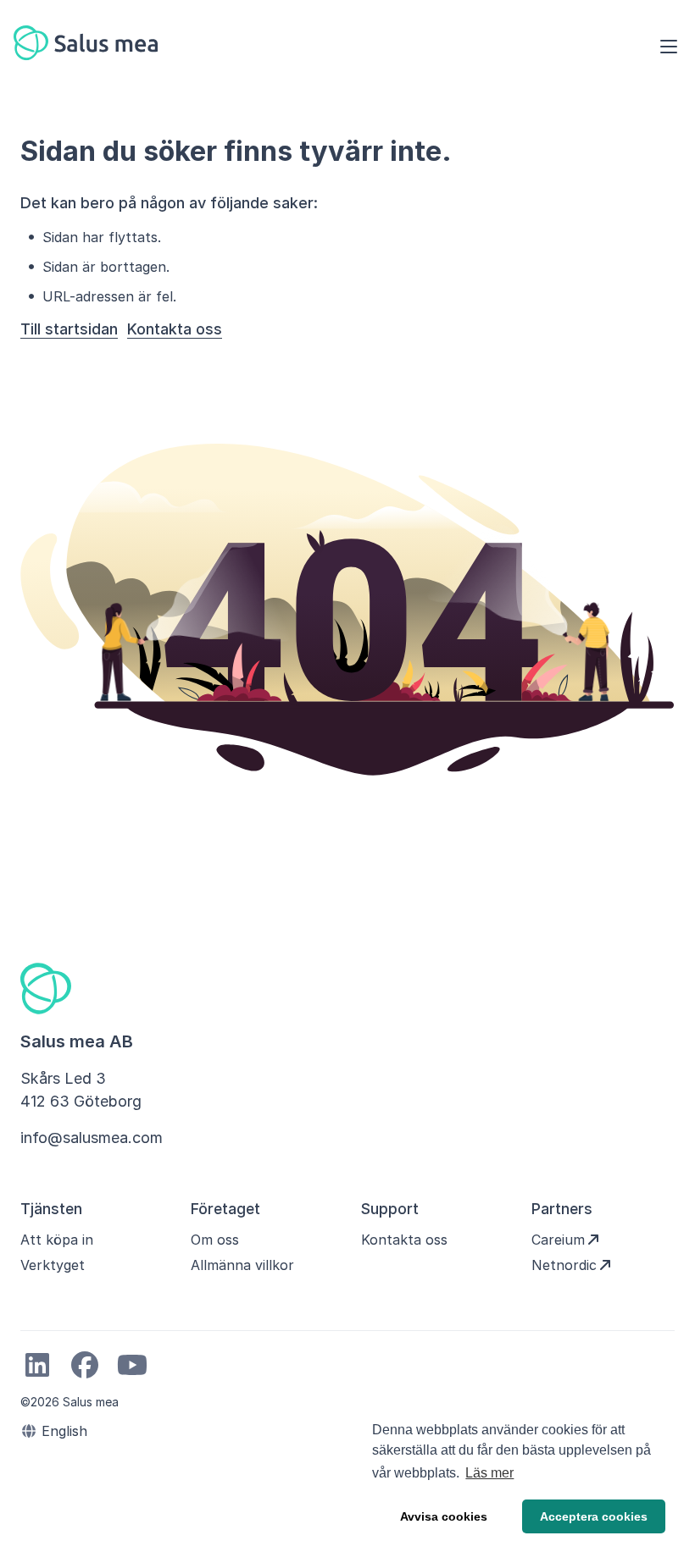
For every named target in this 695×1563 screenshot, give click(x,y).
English (62, 1430)
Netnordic (564, 1264)
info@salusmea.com (91, 1137)
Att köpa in (56, 1239)
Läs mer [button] (489, 1473)
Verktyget (52, 1264)
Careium (558, 1239)
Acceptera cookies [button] (594, 1516)
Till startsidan (69, 329)
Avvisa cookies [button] (443, 1516)
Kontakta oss (174, 329)
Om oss (215, 1239)
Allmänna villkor (242, 1264)
